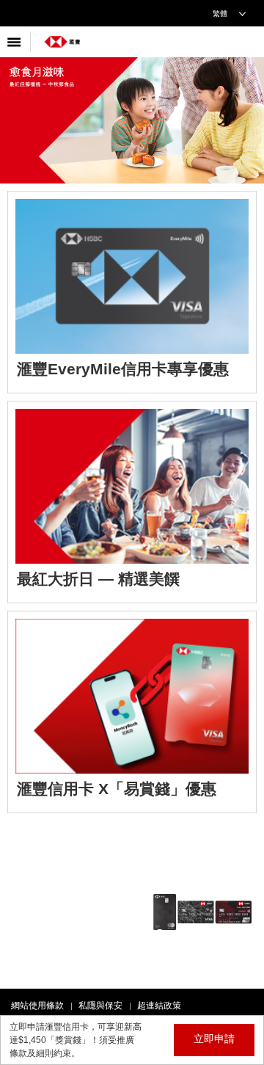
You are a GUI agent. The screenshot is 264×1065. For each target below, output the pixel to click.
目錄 (15, 42)
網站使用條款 (37, 1005)
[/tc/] (62, 36)
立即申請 (214, 1038)
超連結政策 (159, 1005)
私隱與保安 (100, 1005)
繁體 (220, 14)
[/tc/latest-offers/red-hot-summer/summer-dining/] (132, 502)
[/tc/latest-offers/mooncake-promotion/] (132, 107)
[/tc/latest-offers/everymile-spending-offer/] (132, 292)
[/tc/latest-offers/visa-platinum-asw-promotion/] (132, 712)
